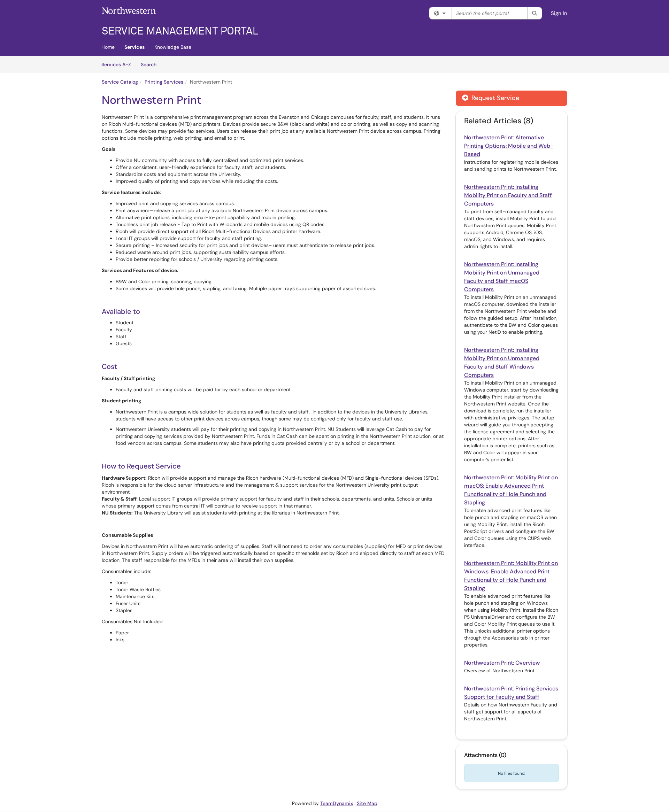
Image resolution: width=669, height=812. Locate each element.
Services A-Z (116, 64)
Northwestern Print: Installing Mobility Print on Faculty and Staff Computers (508, 195)
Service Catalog (120, 82)
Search (151, 64)
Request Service (494, 98)
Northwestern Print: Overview (502, 662)
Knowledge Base (172, 47)
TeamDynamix (336, 803)
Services (134, 47)
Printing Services (164, 82)
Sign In (559, 13)
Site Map (367, 803)
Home (108, 47)
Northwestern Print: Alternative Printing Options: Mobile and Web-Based (508, 146)
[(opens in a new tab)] (180, 21)
